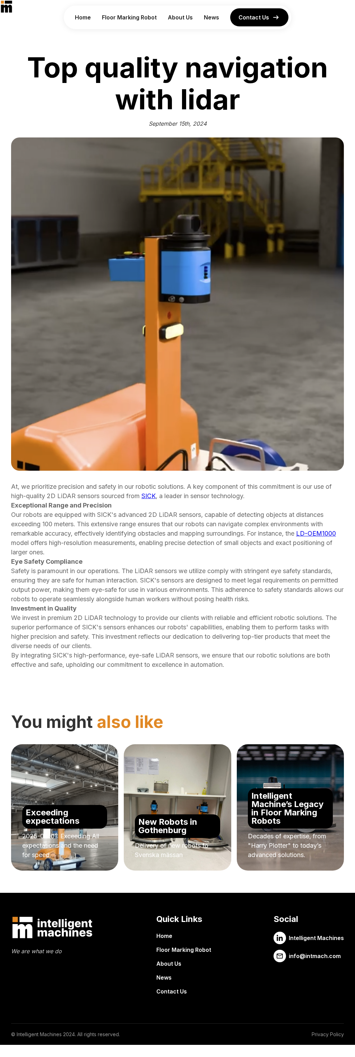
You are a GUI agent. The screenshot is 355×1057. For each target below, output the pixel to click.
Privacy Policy (328, 1034)
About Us (180, 17)
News (211, 17)
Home (83, 17)
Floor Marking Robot (129, 17)
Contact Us (171, 991)
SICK (148, 496)
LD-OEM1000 (316, 533)
